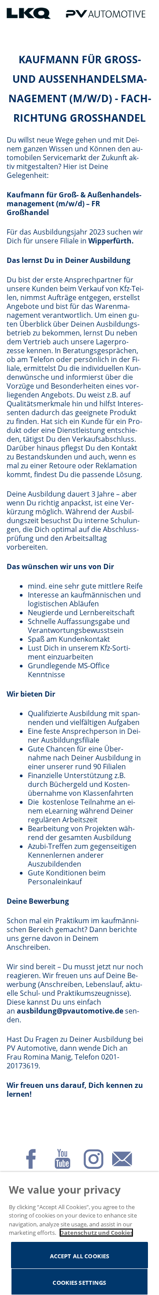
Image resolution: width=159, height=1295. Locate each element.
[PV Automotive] (105, 13)
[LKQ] (30, 13)
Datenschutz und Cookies (96, 1233)
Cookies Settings (79, 1283)
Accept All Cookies (79, 1256)
